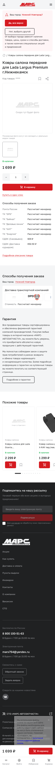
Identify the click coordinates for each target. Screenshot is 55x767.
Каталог (6, 764)
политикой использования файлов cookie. (30, 740)
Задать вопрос (12, 680)
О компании (8, 594)
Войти (19, 764)
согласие (15, 523)
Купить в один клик (12, 195)
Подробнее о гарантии (18, 379)
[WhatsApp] (46, 82)
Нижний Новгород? (32, 14)
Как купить (8, 558)
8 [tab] (35, 473)
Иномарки (7, 580)
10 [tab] (39, 473)
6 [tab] (31, 473)
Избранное (33, 764)
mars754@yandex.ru (16, 652)
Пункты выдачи (10, 573)
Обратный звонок (14, 671)
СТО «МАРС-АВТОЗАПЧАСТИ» (22, 713)
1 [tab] (18, 473)
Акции (5, 551)
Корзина (49, 764)
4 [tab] (26, 473)
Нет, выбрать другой (20, 31)
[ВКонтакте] (36, 82)
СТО (4, 608)
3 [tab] (24, 473)
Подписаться (28, 517)
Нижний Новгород (25, 281)
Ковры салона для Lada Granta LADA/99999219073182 (17, 446)
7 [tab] (33, 473)
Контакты (7, 587)
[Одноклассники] (41, 82)
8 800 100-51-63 (13, 633)
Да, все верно (16, 23)
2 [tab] (22, 473)
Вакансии (7, 601)
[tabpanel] (18, 439)
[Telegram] (31, 82)
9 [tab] (37, 473)
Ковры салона (12, 440)
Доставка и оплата (12, 566)
